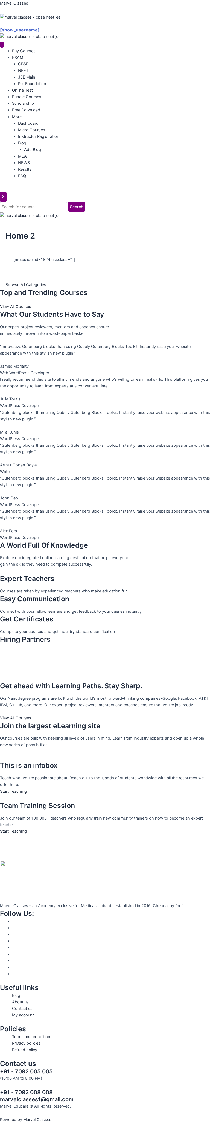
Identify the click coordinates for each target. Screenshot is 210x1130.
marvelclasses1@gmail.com (37, 1099)
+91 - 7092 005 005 (26, 1071)
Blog (22, 143)
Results (24, 169)
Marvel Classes (14, 3)
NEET (23, 70)
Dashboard (28, 123)
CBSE (23, 64)
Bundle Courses (26, 96)
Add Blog (32, 149)
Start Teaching (13, 791)
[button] (105, 24)
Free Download (26, 110)
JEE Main (26, 77)
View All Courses (15, 306)
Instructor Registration (38, 136)
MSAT (23, 156)
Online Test (22, 90)
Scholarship (23, 103)
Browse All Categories (25, 284)
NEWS (24, 162)
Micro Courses (31, 129)
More (17, 116)
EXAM (17, 57)
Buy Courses (24, 50)
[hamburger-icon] (2, 45)
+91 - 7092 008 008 (26, 1092)
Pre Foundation (32, 83)
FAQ (22, 175)
